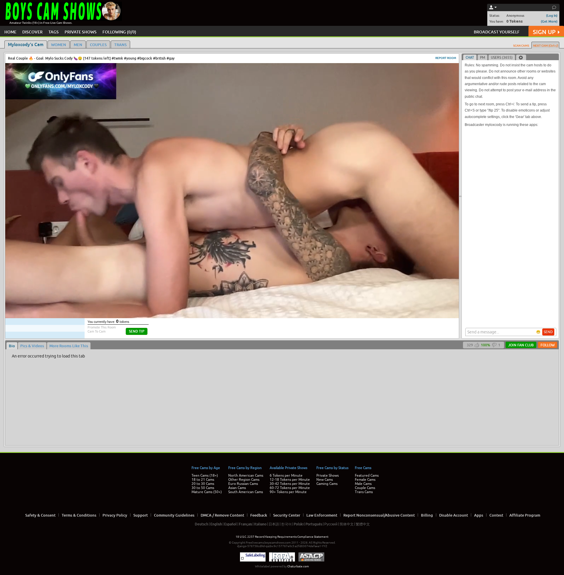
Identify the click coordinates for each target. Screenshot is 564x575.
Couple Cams (365, 488)
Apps (478, 515)
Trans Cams (364, 492)
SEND (548, 332)
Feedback (258, 515)
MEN (78, 44)
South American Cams (245, 492)
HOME (10, 31)
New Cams (324, 480)
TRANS (120, 44)
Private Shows (327, 475)
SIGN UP (544, 31)
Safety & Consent (40, 515)
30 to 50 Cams (203, 488)
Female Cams (365, 480)
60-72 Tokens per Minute (290, 488)
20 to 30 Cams (203, 484)
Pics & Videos (32, 345)
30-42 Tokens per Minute (290, 484)
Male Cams (363, 484)
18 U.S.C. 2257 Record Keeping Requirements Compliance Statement (282, 536)
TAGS (53, 31)
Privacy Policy (115, 515)
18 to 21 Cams (203, 480)
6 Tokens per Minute (286, 475)
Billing (427, 515)
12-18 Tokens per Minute (290, 480)
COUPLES (98, 44)
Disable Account (453, 515)
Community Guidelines (174, 515)
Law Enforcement (321, 515)
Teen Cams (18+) (205, 475)
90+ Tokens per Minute (288, 492)
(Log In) (552, 15)
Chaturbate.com (298, 566)
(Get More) (549, 21)
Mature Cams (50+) (207, 492)
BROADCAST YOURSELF (497, 31)
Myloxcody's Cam (25, 44)
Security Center (286, 515)
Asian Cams (237, 488)
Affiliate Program (524, 515)
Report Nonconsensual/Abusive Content (379, 515)
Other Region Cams (243, 480)
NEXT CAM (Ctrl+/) (545, 45)
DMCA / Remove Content (222, 515)
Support (140, 515)
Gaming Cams (327, 484)
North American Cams (245, 475)
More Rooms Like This (68, 345)
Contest (496, 515)
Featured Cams (367, 475)
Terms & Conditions (79, 515)
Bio (12, 345)
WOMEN (58, 44)
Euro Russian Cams (243, 484)
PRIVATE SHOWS (81, 31)
